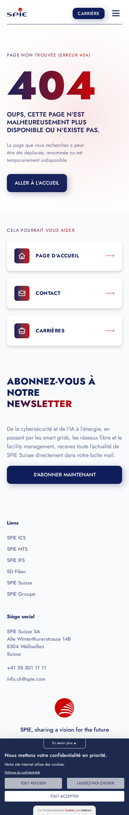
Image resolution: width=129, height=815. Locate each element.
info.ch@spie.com (26, 679)
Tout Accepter (64, 796)
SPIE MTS (17, 549)
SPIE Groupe (21, 594)
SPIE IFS (16, 560)
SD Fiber (16, 571)
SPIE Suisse (19, 582)
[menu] (116, 13)
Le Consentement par (64, 810)
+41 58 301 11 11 (26, 667)
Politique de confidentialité (22, 772)
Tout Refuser (33, 783)
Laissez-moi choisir (95, 783)
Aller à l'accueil (37, 182)
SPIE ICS (16, 537)
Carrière (89, 13)
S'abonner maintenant (65, 474)
